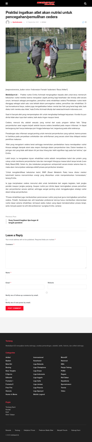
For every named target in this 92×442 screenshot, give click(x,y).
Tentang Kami (10, 407)
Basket (8, 361)
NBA (62, 364)
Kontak (8, 409)
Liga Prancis (38, 387)
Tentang (17, 430)
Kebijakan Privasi (29, 430)
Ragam (63, 374)
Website (51, 283)
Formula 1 (9, 381)
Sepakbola (65, 381)
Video (63, 391)
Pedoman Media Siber (46, 430)
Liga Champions (39, 367)
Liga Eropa (37, 371)
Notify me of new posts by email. (18, 302)
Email (8, 283)
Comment (10, 244)
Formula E (9, 384)
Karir (7, 412)
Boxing (8, 367)
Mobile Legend (39, 394)
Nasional (64, 361)
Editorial (9, 377)
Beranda (8, 430)
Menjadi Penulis (62, 430)
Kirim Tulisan (10, 414)
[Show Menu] (7, 3)
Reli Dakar (65, 377)
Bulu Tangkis (11, 371)
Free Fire (9, 387)
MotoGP (64, 357)
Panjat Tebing (66, 367)
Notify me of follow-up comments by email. (22, 295)
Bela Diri (9, 364)
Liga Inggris (38, 377)
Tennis (63, 387)
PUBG (63, 371)
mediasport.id (14, 435)
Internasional (38, 357)
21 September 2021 (32, 22)
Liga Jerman (38, 384)
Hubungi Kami (75, 430)
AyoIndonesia (17, 22)
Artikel (44, 22)
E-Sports (9, 374)
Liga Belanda (38, 364)
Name (8, 272)
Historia (9, 391)
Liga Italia (37, 381)
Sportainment (66, 384)
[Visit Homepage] (46, 3)
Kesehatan (37, 361)
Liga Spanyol (38, 391)
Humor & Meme (11, 394)
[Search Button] (85, 3)
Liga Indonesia (39, 374)
